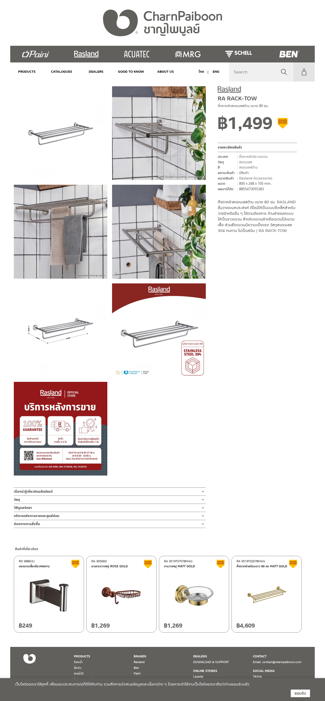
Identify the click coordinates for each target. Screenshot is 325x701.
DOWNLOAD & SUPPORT (211, 662)
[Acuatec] (137, 54)
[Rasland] (86, 54)
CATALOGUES (61, 71)
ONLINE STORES (205, 671)
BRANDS (140, 656)
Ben (136, 668)
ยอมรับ (300, 693)
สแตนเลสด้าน (248, 167)
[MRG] (187, 54)
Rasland (139, 662)
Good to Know (131, 71)
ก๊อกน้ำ (78, 662)
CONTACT (259, 656)
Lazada (198, 677)
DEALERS (96, 71)
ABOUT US (165, 71)
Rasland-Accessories (255, 178)
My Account (304, 72)
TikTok (257, 677)
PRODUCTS (27, 71)
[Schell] (238, 54)
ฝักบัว (77, 668)
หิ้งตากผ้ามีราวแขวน (253, 156)
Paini (137, 673)
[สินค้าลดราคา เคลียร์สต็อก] (283, 125)
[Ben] (289, 54)
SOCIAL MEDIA (264, 671)
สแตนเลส (245, 162)
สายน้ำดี (79, 673)
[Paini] (35, 54)
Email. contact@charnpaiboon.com (277, 662)
